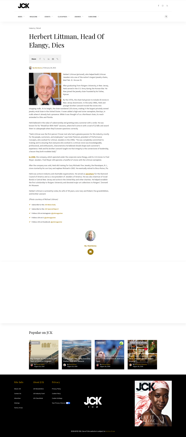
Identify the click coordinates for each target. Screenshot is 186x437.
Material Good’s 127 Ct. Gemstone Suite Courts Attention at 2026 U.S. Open (110, 358)
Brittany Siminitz (141, 364)
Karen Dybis (40, 364)
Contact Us (17, 393)
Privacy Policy (56, 389)
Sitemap (17, 403)
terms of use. (110, 431)
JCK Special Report (51, 209)
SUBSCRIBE (92, 17)
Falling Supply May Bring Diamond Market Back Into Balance (76, 359)
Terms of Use (18, 408)
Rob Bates (38, 68)
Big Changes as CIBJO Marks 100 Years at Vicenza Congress (43, 359)
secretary (90, 174)
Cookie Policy (56, 393)
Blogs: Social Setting (138, 343)
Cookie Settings (57, 398)
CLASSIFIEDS (62, 17)
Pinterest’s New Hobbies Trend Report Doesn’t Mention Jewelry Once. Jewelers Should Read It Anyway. (142, 357)
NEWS (20, 17)
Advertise (17, 398)
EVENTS (47, 17)
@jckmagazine (57, 213)
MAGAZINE (33, 17)
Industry (32, 28)
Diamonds (68, 343)
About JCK (17, 389)
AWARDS (78, 17)
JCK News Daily (50, 205)
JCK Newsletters (38, 389)
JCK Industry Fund (39, 393)
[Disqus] (93, 292)
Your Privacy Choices (58, 403)
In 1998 (32, 157)
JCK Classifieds (38, 398)
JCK (23, 5)
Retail (38, 28)
